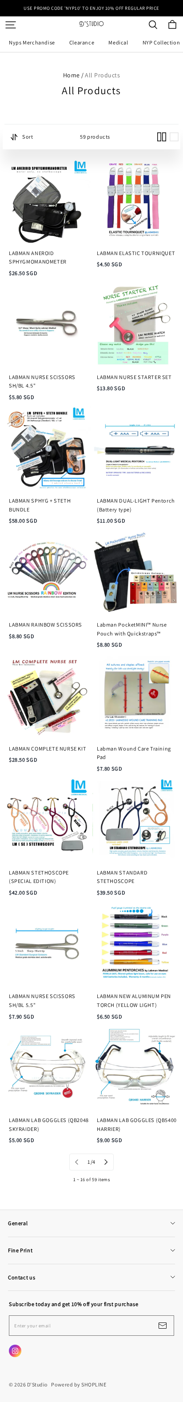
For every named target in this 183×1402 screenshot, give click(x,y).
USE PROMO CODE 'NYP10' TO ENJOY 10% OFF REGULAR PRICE (91, 8)
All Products (102, 75)
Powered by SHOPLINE (78, 1384)
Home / (73, 75)
